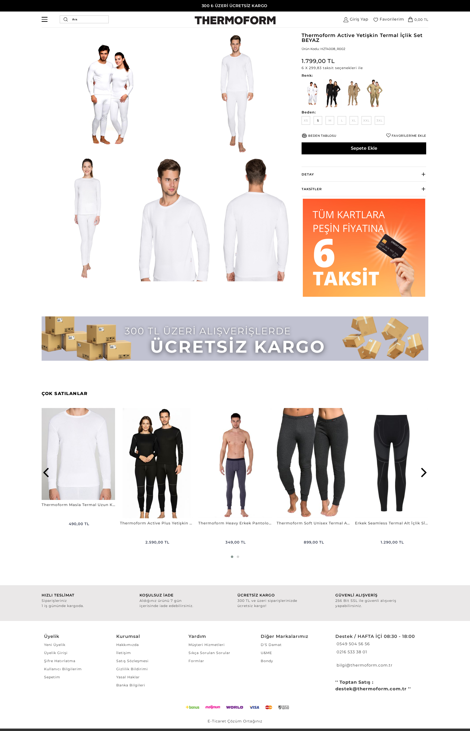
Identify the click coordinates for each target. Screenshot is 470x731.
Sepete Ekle (364, 148)
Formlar (196, 661)
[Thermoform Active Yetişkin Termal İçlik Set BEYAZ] (106, 94)
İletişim (123, 653)
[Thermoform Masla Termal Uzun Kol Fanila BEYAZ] (78, 454)
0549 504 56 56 (352, 644)
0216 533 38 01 (351, 652)
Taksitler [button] (312, 189)
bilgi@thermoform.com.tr (363, 665)
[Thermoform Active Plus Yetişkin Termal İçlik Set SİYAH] (156, 463)
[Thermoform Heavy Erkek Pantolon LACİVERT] (235, 463)
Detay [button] (308, 174)
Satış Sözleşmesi (132, 661)
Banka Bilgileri (130, 685)
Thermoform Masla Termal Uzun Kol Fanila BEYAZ (78, 504)
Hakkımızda (127, 645)
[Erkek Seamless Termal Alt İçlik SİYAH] (391, 463)
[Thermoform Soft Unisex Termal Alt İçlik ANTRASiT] (313, 463)
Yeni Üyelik (54, 645)
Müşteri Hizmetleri (206, 645)
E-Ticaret (217, 721)
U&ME (266, 653)
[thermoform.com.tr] (235, 20)
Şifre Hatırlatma (59, 661)
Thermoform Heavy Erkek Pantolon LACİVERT (235, 523)
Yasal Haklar (128, 677)
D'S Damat (271, 645)
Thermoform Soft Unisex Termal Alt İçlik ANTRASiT (313, 523)
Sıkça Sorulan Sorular (209, 653)
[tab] (364, 174)
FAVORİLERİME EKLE (409, 135)
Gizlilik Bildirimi (132, 669)
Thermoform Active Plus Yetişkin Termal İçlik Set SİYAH (156, 523)
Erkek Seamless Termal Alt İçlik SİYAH (391, 523)
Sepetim (52, 677)
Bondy (267, 661)
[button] (364, 68)
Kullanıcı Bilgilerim (63, 669)
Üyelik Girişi (56, 653)
